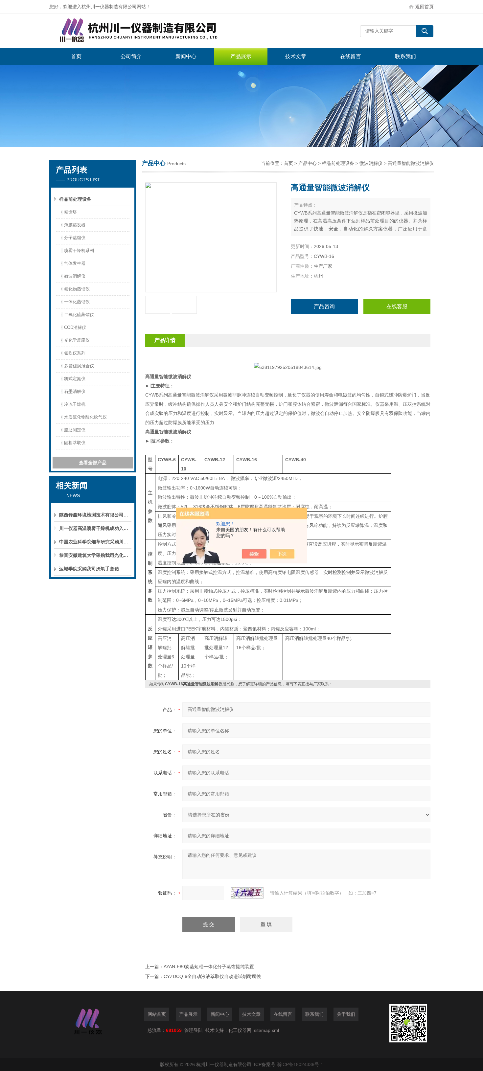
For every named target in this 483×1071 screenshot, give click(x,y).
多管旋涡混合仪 (79, 365)
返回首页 (424, 6)
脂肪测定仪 (74, 429)
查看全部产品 (92, 462)
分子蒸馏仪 (74, 237)
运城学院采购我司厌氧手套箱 (89, 568)
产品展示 (240, 56)
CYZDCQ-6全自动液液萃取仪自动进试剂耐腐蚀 (212, 976)
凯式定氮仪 (74, 378)
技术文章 (295, 56)
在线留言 (350, 56)
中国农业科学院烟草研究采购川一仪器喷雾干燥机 (95, 541)
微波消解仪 (74, 276)
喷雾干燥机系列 (79, 250)
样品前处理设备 (75, 199)
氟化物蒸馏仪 (77, 288)
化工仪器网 (239, 1030)
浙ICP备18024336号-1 (300, 1064)
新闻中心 (185, 56)
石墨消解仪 (74, 391)
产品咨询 (324, 306)
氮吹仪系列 (74, 353)
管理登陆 (193, 1030)
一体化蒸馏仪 (77, 301)
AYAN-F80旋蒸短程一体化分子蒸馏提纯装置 (209, 966)
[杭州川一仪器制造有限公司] (147, 31)
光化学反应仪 (77, 340)
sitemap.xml (266, 1030)
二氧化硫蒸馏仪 (79, 314)
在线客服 (396, 306)
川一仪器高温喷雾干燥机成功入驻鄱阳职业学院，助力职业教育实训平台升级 (95, 528)
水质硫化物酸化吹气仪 (85, 417)
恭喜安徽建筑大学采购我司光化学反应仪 (95, 555)
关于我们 (346, 1014)
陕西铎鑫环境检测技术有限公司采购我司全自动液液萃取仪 (95, 514)
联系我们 (405, 56)
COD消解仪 (75, 327)
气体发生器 (74, 263)
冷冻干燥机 (74, 404)
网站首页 (157, 1014)
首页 (76, 56)
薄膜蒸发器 (74, 224)
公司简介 (131, 56)
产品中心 (307, 163)
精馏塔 (70, 212)
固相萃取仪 (74, 442)
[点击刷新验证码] (247, 893)
